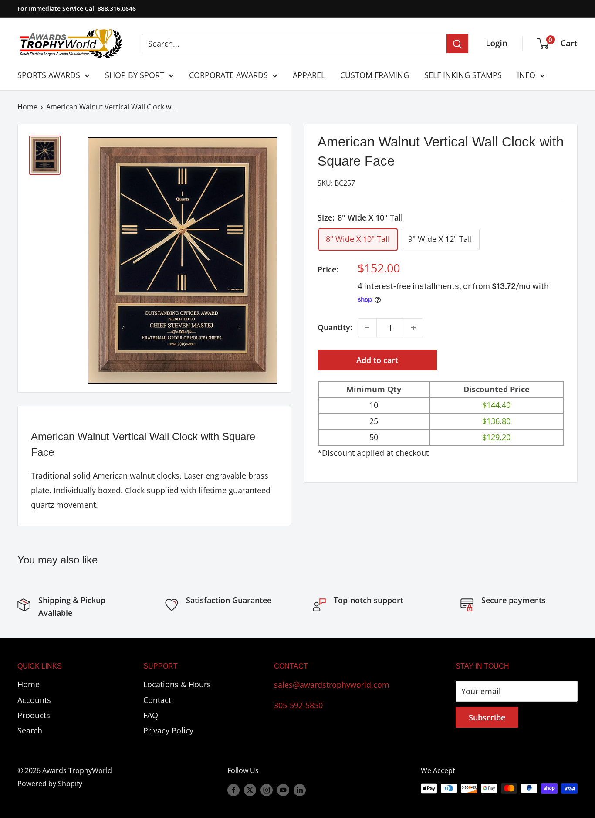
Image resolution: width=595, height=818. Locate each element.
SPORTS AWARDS (48, 75)
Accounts (34, 700)
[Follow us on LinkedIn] (300, 789)
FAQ (150, 715)
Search (29, 730)
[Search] (457, 43)
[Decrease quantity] (367, 328)
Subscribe (487, 717)
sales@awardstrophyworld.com (331, 684)
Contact (157, 700)
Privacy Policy (168, 730)
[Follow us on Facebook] (233, 789)
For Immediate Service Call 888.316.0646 (76, 8)
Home (27, 107)
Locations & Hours (177, 684)
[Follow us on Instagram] (266, 789)
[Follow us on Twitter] (250, 789)
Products (33, 715)
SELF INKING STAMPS (463, 75)
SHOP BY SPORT (134, 75)
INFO (526, 75)
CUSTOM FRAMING (374, 75)
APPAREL (309, 75)
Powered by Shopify (49, 783)
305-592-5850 (298, 705)
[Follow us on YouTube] (283, 789)
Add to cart (377, 360)
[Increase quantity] (413, 328)
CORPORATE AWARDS (228, 75)
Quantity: (335, 327)
